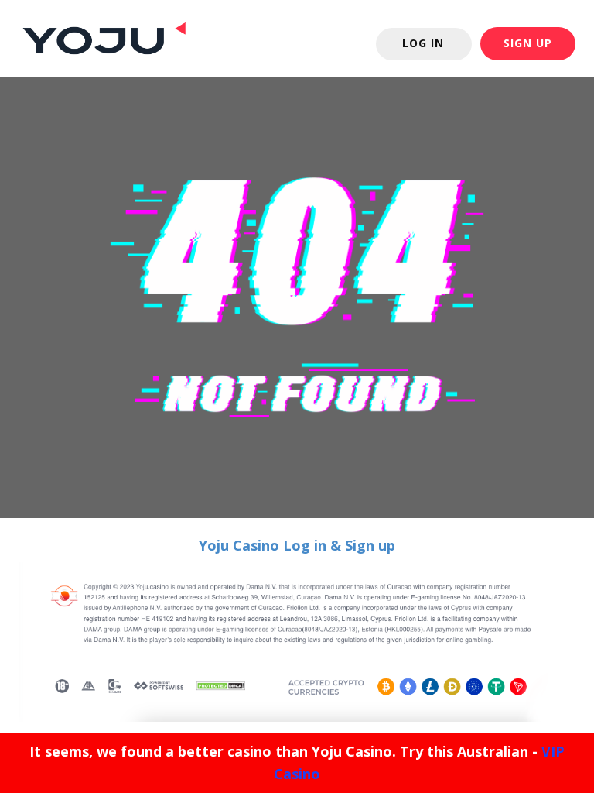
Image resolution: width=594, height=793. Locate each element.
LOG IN (423, 43)
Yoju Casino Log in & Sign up (297, 545)
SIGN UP (528, 43)
